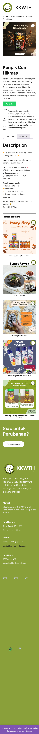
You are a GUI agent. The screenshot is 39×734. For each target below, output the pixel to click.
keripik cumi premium (27, 119)
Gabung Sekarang (13, 444)
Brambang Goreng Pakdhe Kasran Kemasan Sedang (19, 417)
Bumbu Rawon (19, 296)
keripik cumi (13, 119)
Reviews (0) (23, 136)
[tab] (10, 136)
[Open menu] (36, 7)
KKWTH (23, 7)
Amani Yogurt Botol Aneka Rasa (19, 376)
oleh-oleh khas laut (27, 122)
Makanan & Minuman (17, 16)
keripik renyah (14, 122)
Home (5, 16)
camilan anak (18, 111)
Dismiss (29, 731)
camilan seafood (27, 116)
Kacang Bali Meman (19, 336)
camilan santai (14, 116)
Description (11, 136)
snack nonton (23, 125)
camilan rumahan (22, 114)
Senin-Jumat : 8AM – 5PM (13, 526)
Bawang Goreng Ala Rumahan (19, 256)
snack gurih (12, 125)
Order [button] (11, 104)
